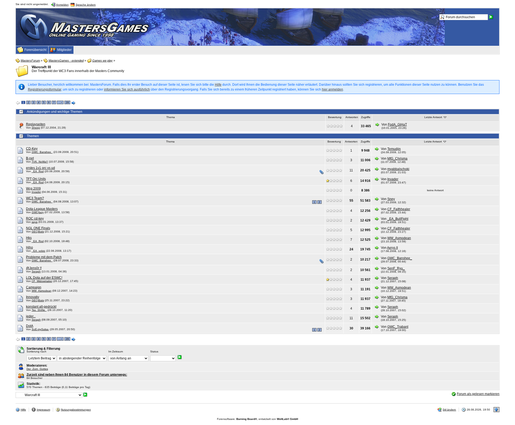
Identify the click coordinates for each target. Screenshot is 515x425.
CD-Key (32, 149)
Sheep (36, 127)
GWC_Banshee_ (42, 152)
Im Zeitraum (115, 351)
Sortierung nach (36, 351)
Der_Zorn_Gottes (37, 368)
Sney (391, 199)
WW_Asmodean (399, 238)
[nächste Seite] (73, 103)
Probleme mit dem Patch (44, 257)
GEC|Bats (38, 231)
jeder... (31, 316)
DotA (29, 326)
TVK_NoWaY (40, 161)
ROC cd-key (35, 218)
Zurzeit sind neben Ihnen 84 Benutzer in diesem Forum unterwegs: (77, 375)
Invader (392, 179)
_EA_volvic (38, 250)
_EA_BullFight (397, 219)
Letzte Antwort (433, 117)
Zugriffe (365, 117)
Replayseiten (35, 124)
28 (67, 102)
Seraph (36, 271)
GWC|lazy (38, 212)
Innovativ (32, 297)
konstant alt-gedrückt (41, 307)
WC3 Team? (35, 198)
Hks (29, 238)
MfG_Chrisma (397, 158)
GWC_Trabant (397, 327)
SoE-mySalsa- (40, 329)
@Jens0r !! (34, 268)
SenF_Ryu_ (396, 268)
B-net (30, 158)
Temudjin (394, 149)
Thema (170, 117)
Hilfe (218, 84)
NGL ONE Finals (38, 228)
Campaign (33, 287)
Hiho (29, 247)
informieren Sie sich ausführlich (127, 89)
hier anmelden (332, 89)
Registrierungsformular (44, 89)
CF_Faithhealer (398, 209)
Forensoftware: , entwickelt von (257, 419)
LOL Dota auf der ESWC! (44, 278)
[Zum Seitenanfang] (496, 409)
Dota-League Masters (42, 209)
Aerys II (392, 248)
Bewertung (334, 117)
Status (154, 351)
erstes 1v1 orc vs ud (40, 168)
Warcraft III (41, 67)
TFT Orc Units (36, 179)
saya (35, 221)
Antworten (351, 117)
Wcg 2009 (33, 188)
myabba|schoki (398, 169)
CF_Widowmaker (42, 281)
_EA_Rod (38, 171)
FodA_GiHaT (397, 124)
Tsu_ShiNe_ (39, 310)
